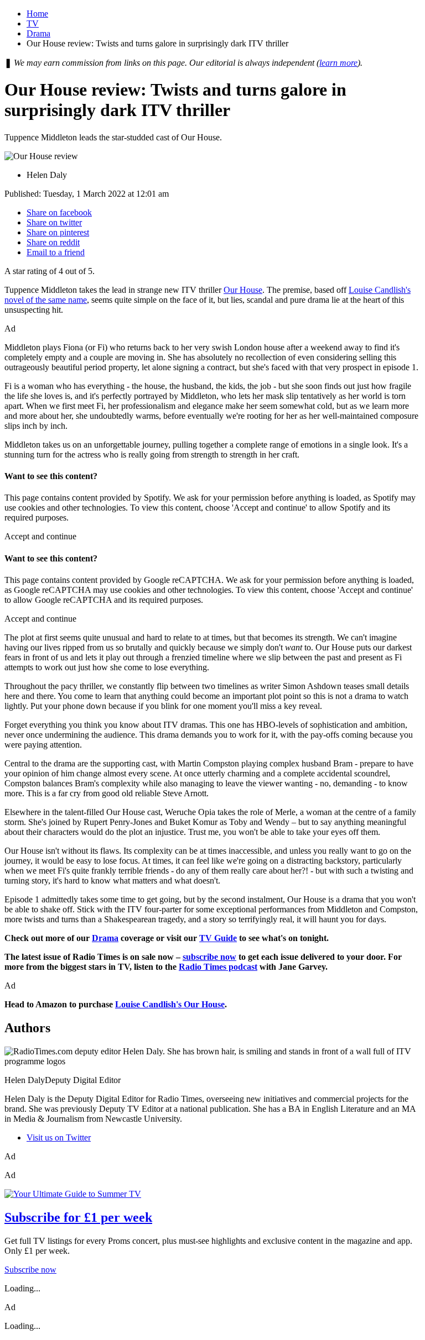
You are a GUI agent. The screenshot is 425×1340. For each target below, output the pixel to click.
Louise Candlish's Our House (170, 1004)
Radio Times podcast (218, 966)
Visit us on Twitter (59, 1137)
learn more (338, 62)
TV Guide (218, 938)
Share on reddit (53, 242)
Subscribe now (30, 1269)
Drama (38, 33)
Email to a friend (56, 252)
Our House (243, 290)
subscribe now (209, 956)
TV (33, 23)
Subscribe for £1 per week (78, 1217)
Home (37, 13)
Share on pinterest (58, 232)
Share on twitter (54, 222)
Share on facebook (59, 212)
